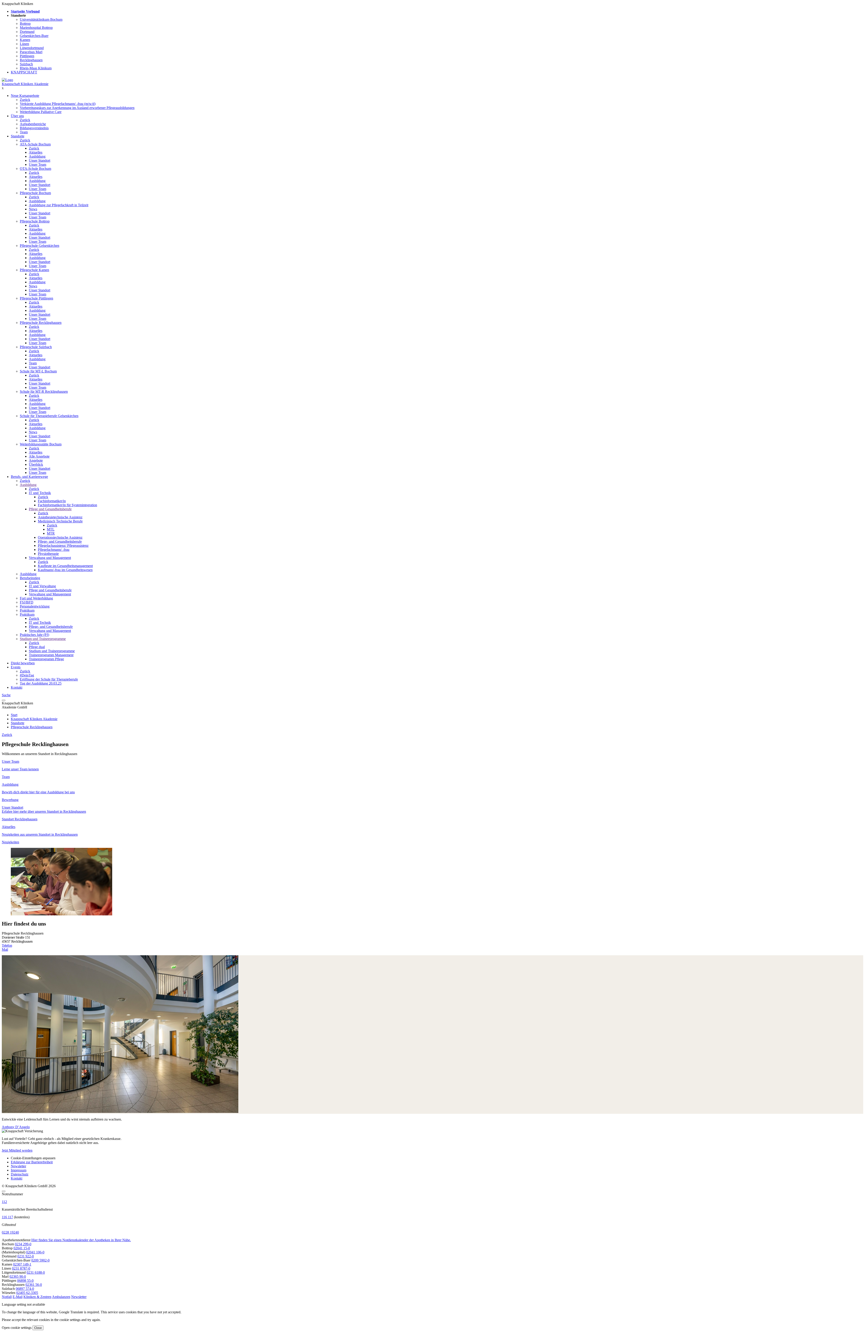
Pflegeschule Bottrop (35, 221)
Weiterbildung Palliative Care (40, 112)
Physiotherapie (48, 554)
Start (14, 715)
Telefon (7, 945)
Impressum (18, 1170)
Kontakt (16, 687)
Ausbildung (37, 156)
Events (15, 667)
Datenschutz (19, 1174)
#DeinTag (27, 675)
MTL (51, 529)
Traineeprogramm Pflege (46, 659)
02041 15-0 (22, 1248)
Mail (5, 949)
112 (4, 1202)
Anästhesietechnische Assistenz (60, 517)
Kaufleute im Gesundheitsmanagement (65, 566)
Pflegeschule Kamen (34, 270)
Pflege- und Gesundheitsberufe (60, 541)
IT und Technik (40, 493)
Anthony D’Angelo (16, 1127)
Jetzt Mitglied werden (17, 1150)
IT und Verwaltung (42, 586)
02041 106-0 (35, 1252)
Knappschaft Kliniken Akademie (25, 84)
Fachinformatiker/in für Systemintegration (67, 505)
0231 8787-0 (21, 1268)
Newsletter (18, 1166)
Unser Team (37, 164)
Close (38, 1328)
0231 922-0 (25, 1256)
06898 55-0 (25, 1280)
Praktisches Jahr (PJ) (34, 635)
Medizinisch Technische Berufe (60, 521)
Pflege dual (37, 647)
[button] (7, 1297)
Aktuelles (35, 152)
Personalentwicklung (35, 606)
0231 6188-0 (36, 1272)
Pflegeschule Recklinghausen (40, 322)
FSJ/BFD (26, 602)
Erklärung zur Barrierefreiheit (32, 1162)
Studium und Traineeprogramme (43, 639)
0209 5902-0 (40, 1260)
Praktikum (27, 610)
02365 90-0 (17, 1276)
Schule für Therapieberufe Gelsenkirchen (49, 416)
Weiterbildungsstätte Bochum (40, 444)
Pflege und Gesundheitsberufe (50, 509)
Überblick (36, 464)
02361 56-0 (33, 1285)
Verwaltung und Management (50, 558)
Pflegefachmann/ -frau (53, 549)
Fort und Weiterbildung (36, 598)
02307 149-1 (22, 1264)
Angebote (36, 460)
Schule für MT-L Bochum (38, 371)
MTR (51, 533)
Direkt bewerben (23, 663)
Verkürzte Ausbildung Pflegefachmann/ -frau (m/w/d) (58, 104)
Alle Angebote (39, 456)
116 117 (7, 1217)
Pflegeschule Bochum (35, 193)
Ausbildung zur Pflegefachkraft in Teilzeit (58, 205)
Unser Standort (39, 160)
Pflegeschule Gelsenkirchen (39, 245)
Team (24, 132)
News (33, 209)
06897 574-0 (25, 1289)
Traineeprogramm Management (51, 655)
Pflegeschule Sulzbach (36, 347)
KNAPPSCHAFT (24, 72)
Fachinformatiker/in (52, 501)
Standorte (17, 136)
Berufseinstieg (30, 578)
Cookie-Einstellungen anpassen (33, 1158)
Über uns (17, 116)
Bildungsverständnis (34, 128)
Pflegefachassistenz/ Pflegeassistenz (63, 545)
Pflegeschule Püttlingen (36, 298)
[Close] (3, 1191)
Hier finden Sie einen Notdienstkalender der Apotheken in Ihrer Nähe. (81, 1240)
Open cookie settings (17, 1328)
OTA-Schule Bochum (35, 168)
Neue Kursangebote (25, 96)
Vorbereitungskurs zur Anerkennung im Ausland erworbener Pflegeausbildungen (77, 108)
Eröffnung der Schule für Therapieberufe (49, 679)
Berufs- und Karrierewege (29, 477)
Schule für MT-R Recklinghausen (44, 391)
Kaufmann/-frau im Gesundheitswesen (65, 570)
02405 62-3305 (27, 1293)
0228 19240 (10, 1232)
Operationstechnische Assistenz (60, 537)
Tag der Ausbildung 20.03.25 (40, 683)
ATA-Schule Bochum (35, 144)
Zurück (25, 100)
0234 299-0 (23, 1244)
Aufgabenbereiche (33, 124)
